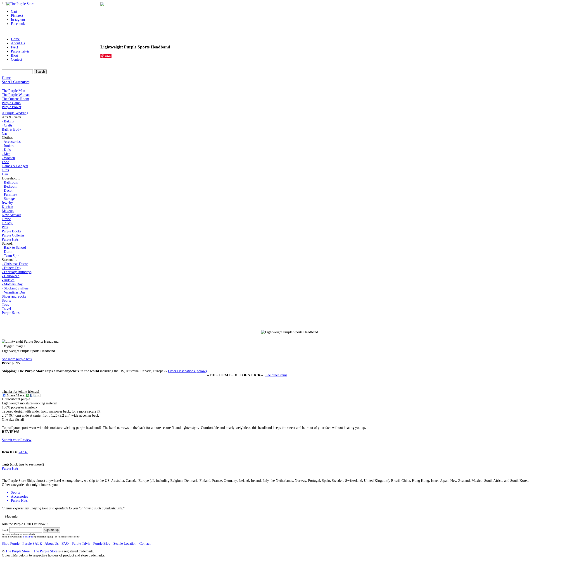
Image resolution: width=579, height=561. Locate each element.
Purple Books (11, 231)
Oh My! (7, 223)
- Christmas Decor (15, 264)
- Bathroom (10, 182)
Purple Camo (11, 103)
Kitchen (7, 207)
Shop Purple (10, 543)
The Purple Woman (16, 95)
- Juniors (8, 146)
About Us (18, 43)
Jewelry (7, 203)
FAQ (14, 47)
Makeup (8, 211)
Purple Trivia (20, 51)
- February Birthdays (16, 272)
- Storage (8, 199)
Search (40, 71)
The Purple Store (17, 551)
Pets (5, 227)
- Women (8, 158)
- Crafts (7, 125)
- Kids (6, 150)
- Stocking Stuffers (15, 288)
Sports (6, 300)
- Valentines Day (14, 292)
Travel (6, 308)
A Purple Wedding (15, 113)
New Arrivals (11, 215)
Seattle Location (124, 543)
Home (6, 78)
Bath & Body (11, 129)
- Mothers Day (12, 284)
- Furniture (9, 194)
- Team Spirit (11, 256)
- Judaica (8, 280)
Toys (5, 304)
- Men (6, 154)
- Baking (8, 121)
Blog (14, 55)
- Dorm (7, 251)
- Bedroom (9, 186)
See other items (276, 375)
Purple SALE (32, 543)
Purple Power (11, 107)
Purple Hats (10, 239)
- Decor (7, 190)
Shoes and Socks (14, 296)
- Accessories (11, 141)
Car (4, 133)
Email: (5, 530)
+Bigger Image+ (13, 346)
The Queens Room (15, 99)
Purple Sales (10, 313)
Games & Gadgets (15, 166)
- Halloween (10, 276)
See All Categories (15, 82)
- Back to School (14, 247)
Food (5, 162)
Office (6, 219)
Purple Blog (101, 543)
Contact (16, 59)
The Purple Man (13, 91)
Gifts (5, 170)
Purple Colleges (13, 235)
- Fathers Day (11, 268)
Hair (5, 174)
